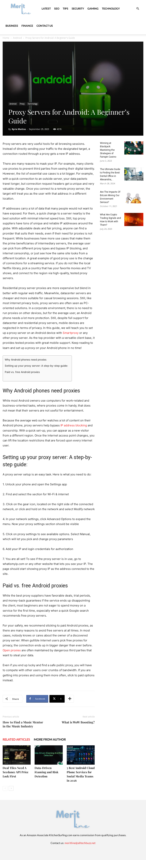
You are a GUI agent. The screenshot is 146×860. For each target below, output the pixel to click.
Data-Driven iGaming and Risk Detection (46, 772)
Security (78, 8)
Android (17, 37)
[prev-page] (5, 788)
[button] (137, 8)
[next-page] (11, 788)
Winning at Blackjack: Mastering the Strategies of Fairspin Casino (108, 150)
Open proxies (12, 650)
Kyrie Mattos (19, 129)
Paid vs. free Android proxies (22, 372)
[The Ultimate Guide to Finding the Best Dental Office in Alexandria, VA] (133, 174)
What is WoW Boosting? (78, 722)
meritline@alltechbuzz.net (80, 843)
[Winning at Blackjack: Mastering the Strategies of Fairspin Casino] (133, 148)
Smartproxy (71, 333)
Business (12, 25)
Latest (46, 8)
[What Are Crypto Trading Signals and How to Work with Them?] (133, 219)
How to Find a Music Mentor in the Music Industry (23, 724)
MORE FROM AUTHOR (50, 739)
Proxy (22, 103)
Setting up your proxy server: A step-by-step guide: (36, 365)
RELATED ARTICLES (16, 739)
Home (6, 37)
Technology (111, 8)
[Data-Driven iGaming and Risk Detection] (49, 755)
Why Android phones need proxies (25, 359)
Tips (65, 8)
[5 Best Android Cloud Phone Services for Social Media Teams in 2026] (81, 755)
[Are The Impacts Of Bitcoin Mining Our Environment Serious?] (133, 196)
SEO (56, 8)
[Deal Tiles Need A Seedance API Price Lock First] (17, 755)
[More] (70, 699)
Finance (27, 25)
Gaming (92, 8)
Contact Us (44, 25)
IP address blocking (73, 425)
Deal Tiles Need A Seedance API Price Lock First (16, 772)
